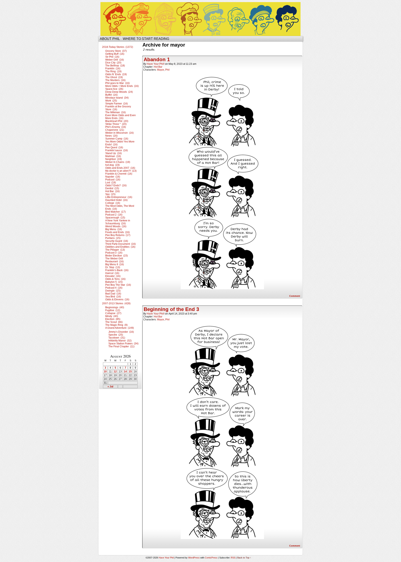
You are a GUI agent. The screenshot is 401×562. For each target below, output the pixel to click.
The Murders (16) (115, 80)
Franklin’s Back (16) (116, 270)
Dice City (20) (113, 62)
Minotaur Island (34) (117, 97)
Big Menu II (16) (114, 264)
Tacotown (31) (116, 337)
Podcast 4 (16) (113, 287)
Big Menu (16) (113, 229)
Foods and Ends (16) (117, 232)
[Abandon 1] (222, 288)
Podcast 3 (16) (113, 252)
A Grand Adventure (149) (119, 327)
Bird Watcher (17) (115, 211)
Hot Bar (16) (112, 191)
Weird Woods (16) (115, 226)
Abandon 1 (157, 59)
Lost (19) (110, 182)
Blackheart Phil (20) (116, 121)
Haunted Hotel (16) (116, 200)
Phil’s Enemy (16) (115, 127)
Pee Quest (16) (114, 147)
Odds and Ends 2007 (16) (120, 167)
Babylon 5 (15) (114, 281)
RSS (233, 557)
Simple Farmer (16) (116, 103)
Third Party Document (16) (120, 243)
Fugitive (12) (112, 310)
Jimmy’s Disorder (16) (121, 331)
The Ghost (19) (114, 77)
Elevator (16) (113, 276)
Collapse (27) (113, 313)
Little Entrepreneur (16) (118, 197)
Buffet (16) (111, 94)
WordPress (194, 557)
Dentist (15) (112, 188)
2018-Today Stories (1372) (117, 47)
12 (115, 371)
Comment (295, 296)
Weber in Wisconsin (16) (119, 132)
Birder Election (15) (116, 255)
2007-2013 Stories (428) (116, 303)
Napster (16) (112, 176)
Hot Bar (158, 66)
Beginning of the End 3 (171, 309)
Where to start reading (146, 39)
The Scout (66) (114, 322)
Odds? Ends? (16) (116, 185)
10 (105, 371)
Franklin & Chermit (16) (118, 173)
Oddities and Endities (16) (120, 246)
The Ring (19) (113, 71)
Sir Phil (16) (112, 56)
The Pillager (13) (115, 249)
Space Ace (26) (114, 89)
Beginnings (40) (114, 307)
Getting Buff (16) (114, 53)
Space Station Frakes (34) (123, 343)
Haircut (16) (112, 273)
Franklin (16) (112, 68)
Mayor (160, 69)
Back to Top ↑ (244, 557)
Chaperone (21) (114, 129)
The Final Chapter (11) (121, 346)
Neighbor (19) (113, 159)
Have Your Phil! (155, 63)
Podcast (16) (112, 179)
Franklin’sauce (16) (116, 150)
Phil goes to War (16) (117, 83)
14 (125, 371)
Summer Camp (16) (116, 138)
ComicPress (211, 557)
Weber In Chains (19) (117, 162)
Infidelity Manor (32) (120, 340)
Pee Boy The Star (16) (118, 284)
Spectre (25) (115, 334)
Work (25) (111, 100)
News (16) (111, 135)
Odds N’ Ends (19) (116, 74)
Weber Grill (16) (114, 59)
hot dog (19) (112, 165)
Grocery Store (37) (116, 50)
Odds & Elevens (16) (117, 299)
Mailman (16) (113, 156)
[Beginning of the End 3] (222, 538)
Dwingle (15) (113, 290)
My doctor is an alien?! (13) (121, 170)
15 (130, 371)
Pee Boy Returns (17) (117, 235)
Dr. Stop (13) (112, 267)
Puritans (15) (113, 238)
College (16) (112, 203)
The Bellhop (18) (115, 65)
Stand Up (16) (113, 153)
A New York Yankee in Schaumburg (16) (117, 222)
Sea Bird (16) (113, 296)
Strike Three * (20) (116, 124)
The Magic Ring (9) (116, 324)
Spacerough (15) (115, 217)
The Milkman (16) (115, 112)
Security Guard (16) (116, 241)
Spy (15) (110, 194)
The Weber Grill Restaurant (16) (114, 260)
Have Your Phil (200, 19)
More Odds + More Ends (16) (122, 86)
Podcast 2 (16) (113, 214)
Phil (167, 69)
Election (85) (112, 319)
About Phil (110, 39)
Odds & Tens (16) (115, 279)
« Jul (110, 386)
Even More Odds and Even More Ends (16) (120, 117)
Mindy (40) (111, 316)
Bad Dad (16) (113, 293)
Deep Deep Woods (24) (119, 91)
